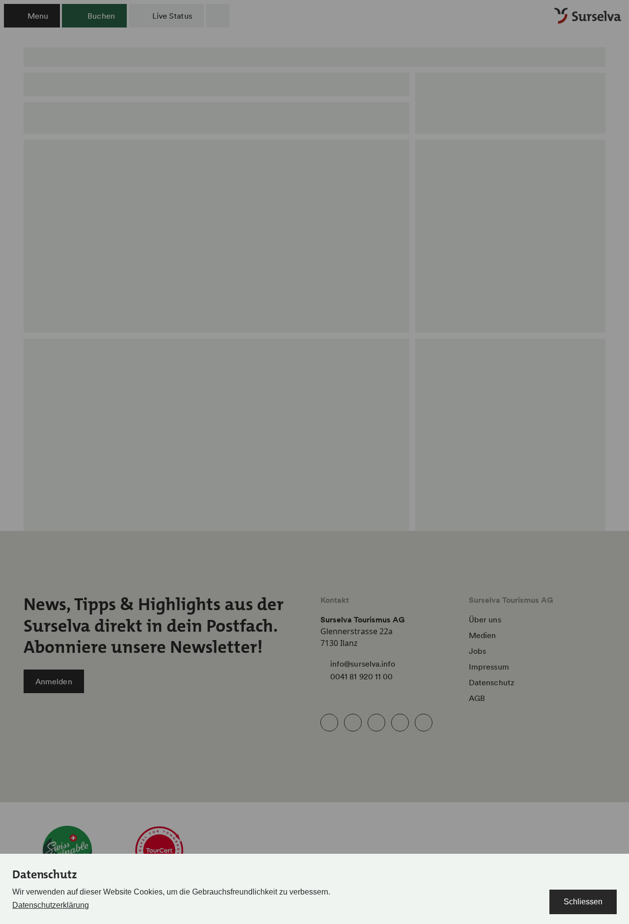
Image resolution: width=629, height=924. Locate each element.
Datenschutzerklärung (50, 905)
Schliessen (583, 901)
